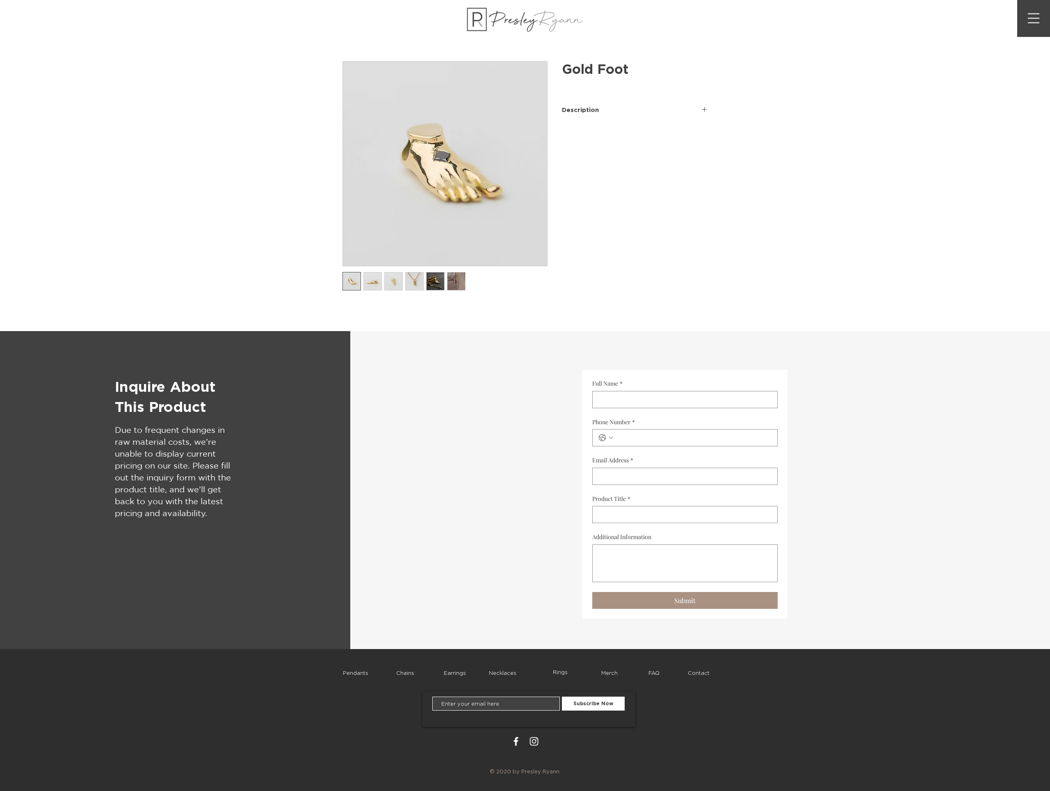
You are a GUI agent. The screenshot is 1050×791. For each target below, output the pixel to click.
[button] (1033, 18)
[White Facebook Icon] (516, 741)
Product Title (611, 499)
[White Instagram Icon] (534, 741)
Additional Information (621, 537)
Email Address (612, 460)
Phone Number (613, 422)
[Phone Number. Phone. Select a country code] (606, 438)
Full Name (607, 383)
